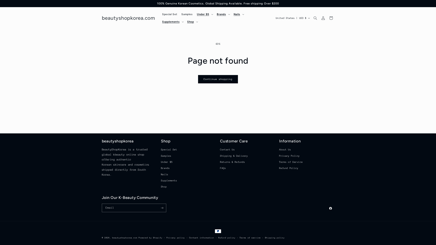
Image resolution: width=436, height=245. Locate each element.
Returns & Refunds (232, 162)
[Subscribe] (162, 208)
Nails (164, 174)
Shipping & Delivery (234, 155)
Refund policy (227, 238)
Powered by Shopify (150, 238)
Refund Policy (288, 168)
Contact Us (227, 149)
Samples (166, 155)
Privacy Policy (289, 155)
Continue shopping (218, 79)
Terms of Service (291, 162)
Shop (164, 186)
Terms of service (250, 238)
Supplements (169, 180)
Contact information (201, 238)
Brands (165, 168)
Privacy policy (176, 238)
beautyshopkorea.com (124, 238)
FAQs (223, 168)
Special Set (169, 149)
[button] (205, 14)
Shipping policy (275, 238)
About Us (285, 149)
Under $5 (167, 162)
